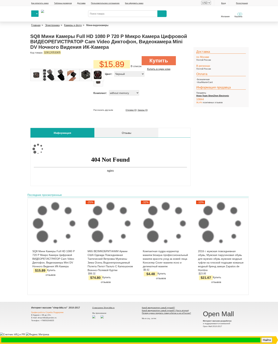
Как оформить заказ (134, 3)
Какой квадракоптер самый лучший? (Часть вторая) (165, 310)
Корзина (238, 15)
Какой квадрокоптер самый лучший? (158, 308)
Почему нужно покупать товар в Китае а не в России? (166, 313)
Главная (35, 25)
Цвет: (108, 73)
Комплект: (100, 93)
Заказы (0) (142, 110)
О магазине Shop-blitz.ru (103, 308)
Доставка (81, 3)
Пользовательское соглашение (105, 3)
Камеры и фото (73, 25)
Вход (223, 3)
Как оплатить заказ (40, 3)
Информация (62, 132)
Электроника (52, 25)
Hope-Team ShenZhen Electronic (212, 96)
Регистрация (242, 3)
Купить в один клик (158, 69)
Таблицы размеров (63, 3)
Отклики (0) (131, 110)
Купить (158, 61)
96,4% (199, 102)
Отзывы (126, 132)
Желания (225, 16)
